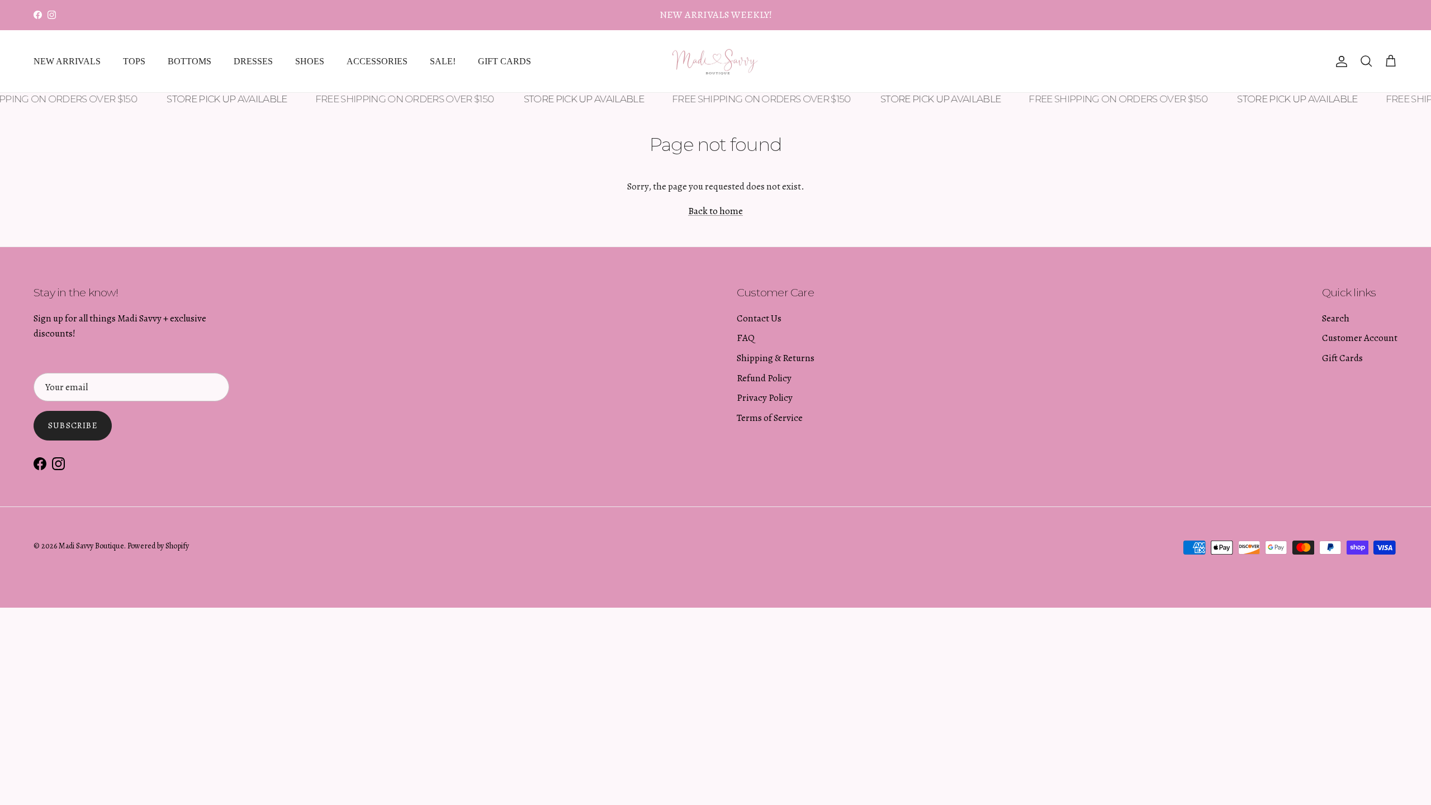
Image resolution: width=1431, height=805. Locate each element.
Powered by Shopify (158, 546)
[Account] (1339, 61)
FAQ (746, 338)
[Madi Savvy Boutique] (715, 61)
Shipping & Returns (775, 358)
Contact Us (759, 318)
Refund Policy (764, 378)
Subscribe (72, 425)
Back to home (715, 211)
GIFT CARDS (504, 61)
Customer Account (1359, 338)
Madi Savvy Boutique (91, 546)
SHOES (309, 61)
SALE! (443, 61)
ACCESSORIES (377, 61)
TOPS (134, 61)
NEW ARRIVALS (67, 61)
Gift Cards (1342, 358)
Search (1335, 318)
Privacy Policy (765, 397)
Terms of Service (770, 417)
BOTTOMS (189, 61)
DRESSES (253, 61)
